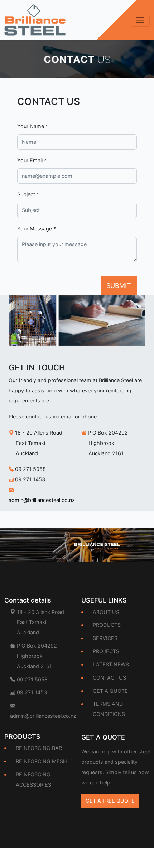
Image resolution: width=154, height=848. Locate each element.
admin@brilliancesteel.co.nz (42, 500)
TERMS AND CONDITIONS (109, 709)
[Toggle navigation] (140, 20)
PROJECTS (106, 651)
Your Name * (32, 126)
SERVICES (105, 638)
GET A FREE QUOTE (110, 801)
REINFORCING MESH (41, 761)
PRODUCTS (107, 625)
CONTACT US (109, 678)
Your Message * (36, 228)
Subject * (28, 194)
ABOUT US (106, 612)
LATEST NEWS (111, 664)
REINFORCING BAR (39, 748)
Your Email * (32, 160)
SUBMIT (118, 285)
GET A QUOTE (110, 691)
